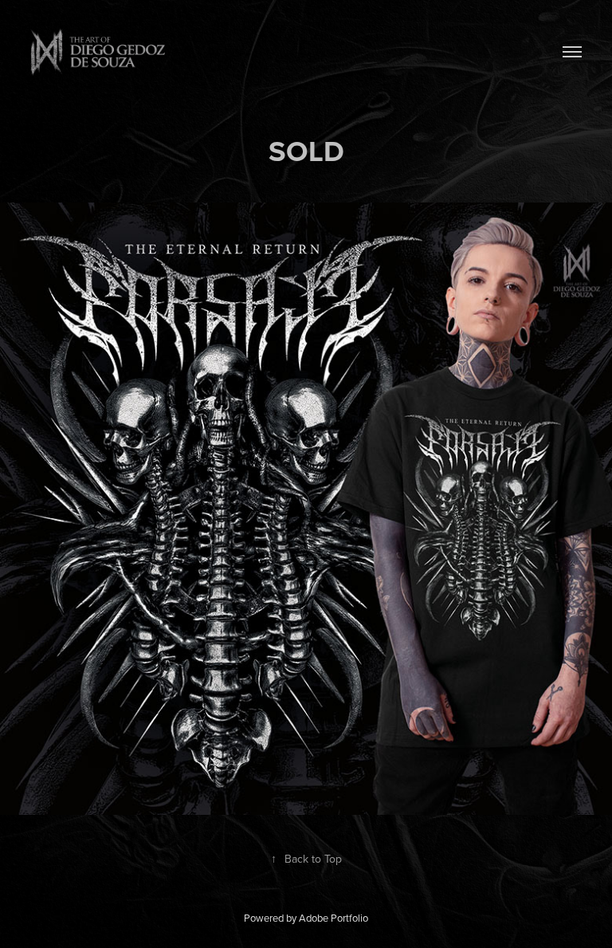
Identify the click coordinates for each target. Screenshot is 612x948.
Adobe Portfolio (333, 918)
